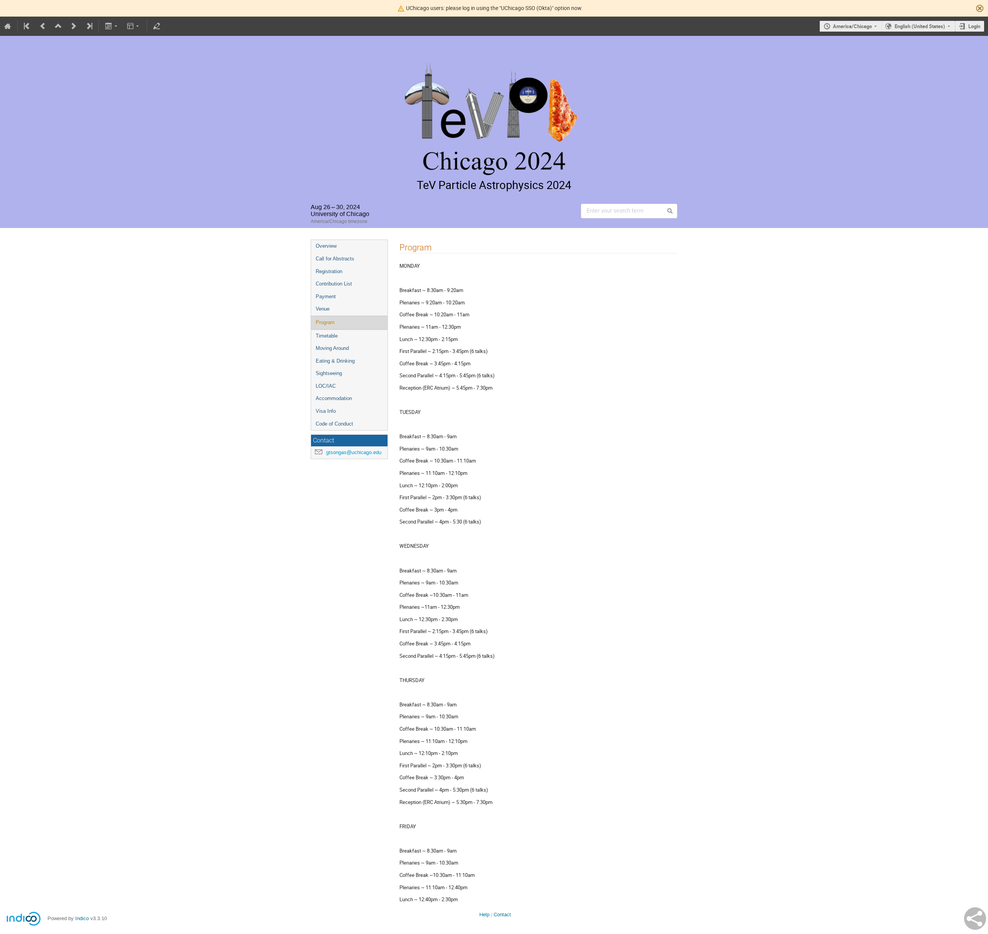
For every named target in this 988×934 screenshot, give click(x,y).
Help (484, 914)
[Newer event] (73, 26)
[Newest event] (88, 26)
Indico (82, 918)
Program (325, 322)
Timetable (327, 336)
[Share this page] (975, 918)
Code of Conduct (334, 424)
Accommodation (334, 398)
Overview (326, 246)
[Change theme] (134, 26)
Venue (323, 309)
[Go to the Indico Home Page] (7, 26)
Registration (329, 271)
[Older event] (43, 26)
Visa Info (326, 411)
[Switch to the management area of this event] (156, 26)
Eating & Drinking (335, 361)
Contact (502, 914)
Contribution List (334, 284)
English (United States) (920, 26)
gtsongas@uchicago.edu (353, 452)
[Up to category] (58, 26)
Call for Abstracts (335, 259)
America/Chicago (852, 26)
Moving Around (332, 348)
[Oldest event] (27, 26)
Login (974, 26)
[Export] (112, 26)
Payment (326, 296)
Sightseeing (329, 373)
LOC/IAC (326, 386)
